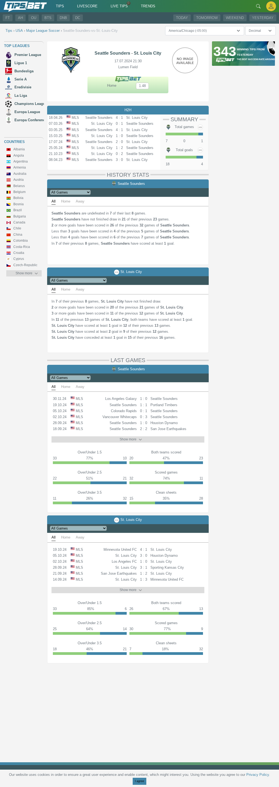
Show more (24, 273)
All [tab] (53, 201)
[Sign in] (271, 6)
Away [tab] (80, 201)
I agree (139, 781)
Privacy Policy (257, 775)
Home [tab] (65, 201)
